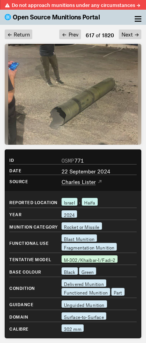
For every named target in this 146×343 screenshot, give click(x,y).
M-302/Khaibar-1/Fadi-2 (90, 259)
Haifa (89, 201)
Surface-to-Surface (84, 316)
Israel (69, 201)
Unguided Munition (84, 304)
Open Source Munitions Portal (56, 17)
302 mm (72, 328)
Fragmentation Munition (89, 246)
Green (87, 271)
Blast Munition (79, 238)
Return (18, 33)
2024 (69, 214)
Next (130, 33)
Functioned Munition (86, 291)
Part (118, 291)
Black (70, 271)
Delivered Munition (84, 283)
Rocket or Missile (82, 226)
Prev (70, 33)
